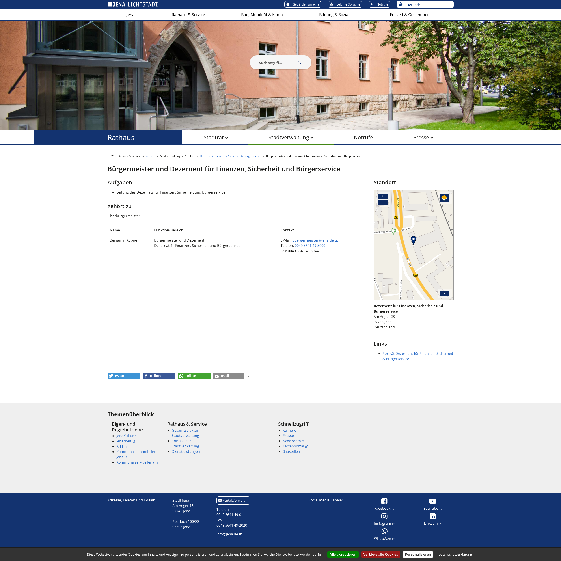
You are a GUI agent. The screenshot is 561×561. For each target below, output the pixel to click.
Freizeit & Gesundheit (410, 14)
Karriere (289, 430)
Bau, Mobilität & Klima (262, 14)
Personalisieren (418, 554)
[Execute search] (299, 62)
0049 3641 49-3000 (310, 245)
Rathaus (121, 137)
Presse (421, 137)
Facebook (382, 508)
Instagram (382, 523)
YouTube (430, 508)
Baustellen (291, 451)
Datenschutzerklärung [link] (455, 554)
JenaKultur (125, 435)
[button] (124, 376)
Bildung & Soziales (336, 14)
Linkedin (431, 523)
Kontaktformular (234, 500)
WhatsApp (382, 538)
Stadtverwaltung (288, 137)
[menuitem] (130, 14)
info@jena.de (227, 534)
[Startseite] (112, 156)
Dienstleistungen (186, 451)
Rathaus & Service (188, 14)
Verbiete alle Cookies (380, 554)
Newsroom (292, 440)
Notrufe (363, 137)
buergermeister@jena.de (313, 240)
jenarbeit (123, 441)
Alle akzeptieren (343, 554)
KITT (119, 446)
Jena (130, 14)
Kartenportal (293, 446)
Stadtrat (214, 137)
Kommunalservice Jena (135, 462)
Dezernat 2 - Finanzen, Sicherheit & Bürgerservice (231, 156)
